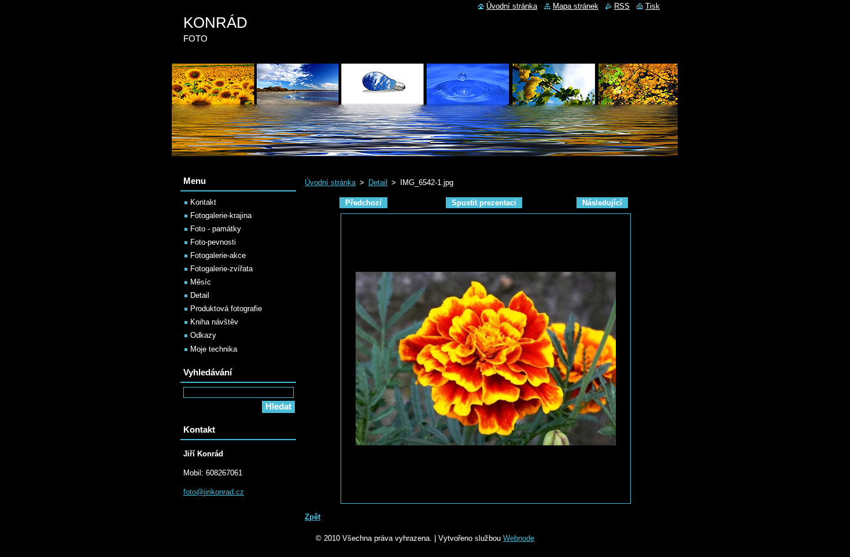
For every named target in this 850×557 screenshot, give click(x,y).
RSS (622, 6)
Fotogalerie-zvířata (221, 268)
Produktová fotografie (226, 308)
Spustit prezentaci (484, 202)
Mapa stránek (575, 6)
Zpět (312, 516)
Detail (377, 182)
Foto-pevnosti (213, 242)
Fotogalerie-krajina (221, 215)
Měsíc (200, 282)
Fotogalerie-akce (218, 255)
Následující (602, 202)
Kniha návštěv (214, 322)
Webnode (518, 538)
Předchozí (363, 202)
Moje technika (213, 349)
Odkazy (203, 335)
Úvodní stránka (330, 182)
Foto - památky (215, 228)
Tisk (652, 6)
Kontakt (203, 202)
